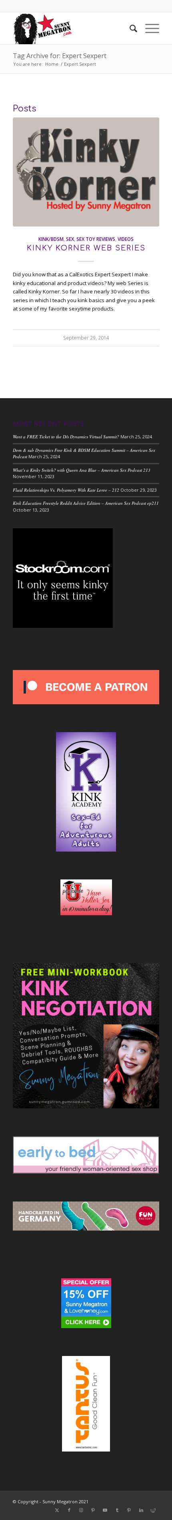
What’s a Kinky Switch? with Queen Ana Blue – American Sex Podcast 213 (81, 470)
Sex (70, 239)
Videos (126, 239)
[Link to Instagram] (81, 1510)
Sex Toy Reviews (95, 239)
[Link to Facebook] (69, 1510)
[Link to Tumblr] (117, 1510)
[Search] (129, 28)
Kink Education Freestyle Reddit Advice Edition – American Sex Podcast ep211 (86, 503)
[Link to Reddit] (153, 1510)
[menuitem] (129, 28)
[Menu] (148, 28)
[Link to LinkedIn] (141, 1510)
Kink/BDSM (51, 239)
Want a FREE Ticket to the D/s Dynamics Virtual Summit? (66, 437)
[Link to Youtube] (105, 1510)
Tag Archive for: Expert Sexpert (59, 55)
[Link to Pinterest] (93, 1510)
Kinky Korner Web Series (86, 248)
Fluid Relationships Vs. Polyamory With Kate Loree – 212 (66, 490)
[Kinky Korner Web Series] (86, 172)
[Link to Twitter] (57, 1510)
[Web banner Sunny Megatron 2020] (71, 28)
